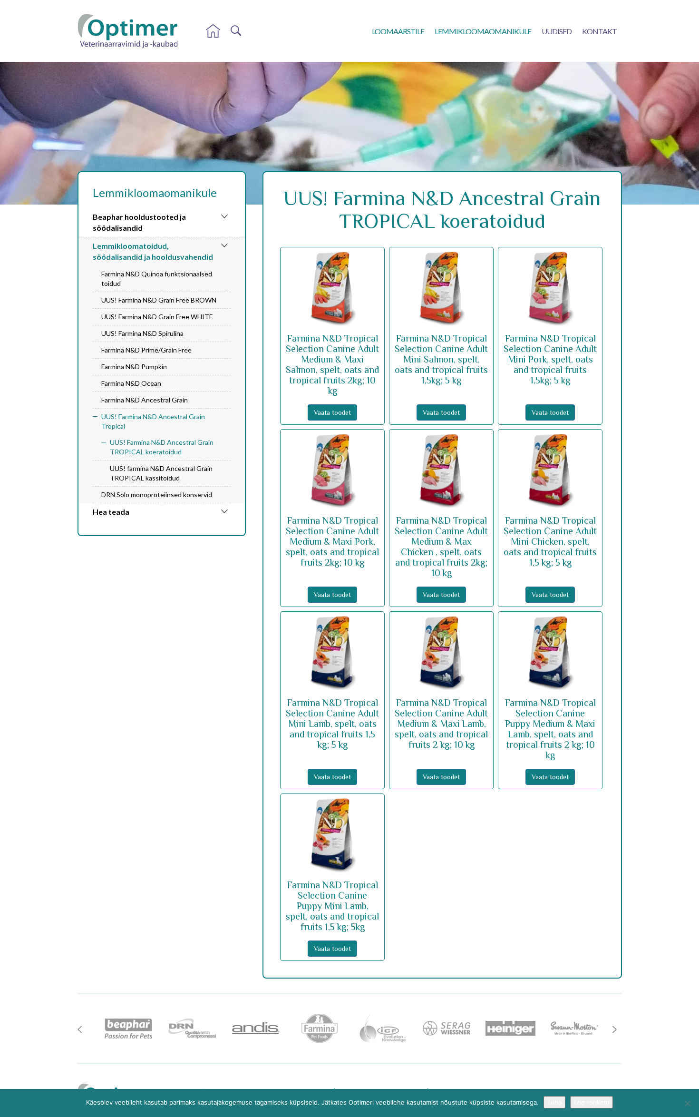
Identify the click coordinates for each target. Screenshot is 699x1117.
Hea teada (111, 511)
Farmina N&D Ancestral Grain (144, 400)
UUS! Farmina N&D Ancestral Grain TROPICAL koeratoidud (162, 447)
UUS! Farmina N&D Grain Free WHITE (157, 317)
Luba (554, 1102)
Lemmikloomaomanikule (483, 31)
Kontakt (599, 31)
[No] (687, 1103)
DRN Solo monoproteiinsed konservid (156, 494)
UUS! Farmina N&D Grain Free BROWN (158, 300)
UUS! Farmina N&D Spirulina (142, 333)
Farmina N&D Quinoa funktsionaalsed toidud (156, 278)
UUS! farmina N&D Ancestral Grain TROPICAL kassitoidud (161, 473)
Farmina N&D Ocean (131, 383)
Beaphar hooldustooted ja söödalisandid (139, 222)
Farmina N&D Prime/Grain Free (146, 350)
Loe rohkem (591, 1102)
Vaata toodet (332, 412)
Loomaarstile (398, 31)
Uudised (557, 31)
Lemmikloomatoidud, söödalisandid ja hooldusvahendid (153, 251)
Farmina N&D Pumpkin (134, 367)
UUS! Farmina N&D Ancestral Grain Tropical (153, 421)
